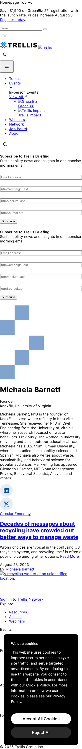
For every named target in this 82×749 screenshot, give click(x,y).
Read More (69, 556)
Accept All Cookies (41, 718)
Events (15, 83)
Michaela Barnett (19, 569)
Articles (15, 616)
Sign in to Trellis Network (22, 599)
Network (16, 124)
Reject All (41, 732)
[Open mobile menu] (7, 66)
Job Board (18, 128)
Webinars (17, 119)
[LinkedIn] (3, 720)
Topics (14, 78)
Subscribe (8, 221)
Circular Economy (15, 513)
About (14, 133)
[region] (41, 689)
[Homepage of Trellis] (41, 594)
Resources (18, 612)
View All (16, 97)
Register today (12, 19)
